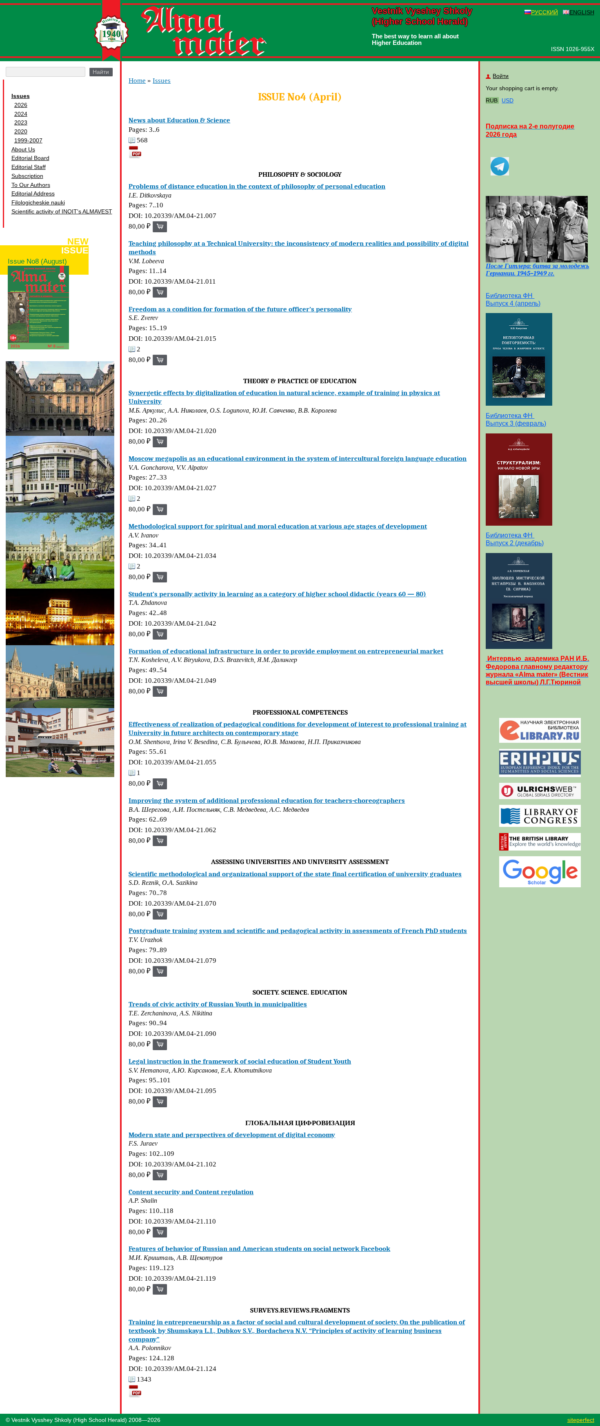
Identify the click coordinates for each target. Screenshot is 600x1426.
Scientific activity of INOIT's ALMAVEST (61, 211)
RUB (492, 100)
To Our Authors (30, 185)
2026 (20, 105)
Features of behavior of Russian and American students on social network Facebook (259, 1248)
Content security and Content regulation (191, 1192)
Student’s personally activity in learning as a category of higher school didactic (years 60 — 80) (277, 594)
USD (507, 100)
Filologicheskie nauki (38, 202)
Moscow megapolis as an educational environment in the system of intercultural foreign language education (298, 458)
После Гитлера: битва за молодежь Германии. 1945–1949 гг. (537, 269)
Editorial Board (30, 158)
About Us (23, 149)
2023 (20, 122)
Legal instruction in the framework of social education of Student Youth (240, 1061)
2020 (20, 131)
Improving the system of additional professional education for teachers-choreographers (267, 800)
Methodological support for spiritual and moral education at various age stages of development (278, 526)
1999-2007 (28, 140)
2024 (20, 114)
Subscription (27, 176)
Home (137, 80)
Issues (20, 96)
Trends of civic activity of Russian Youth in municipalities (218, 1004)
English (581, 12)
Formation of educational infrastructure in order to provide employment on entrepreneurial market (286, 651)
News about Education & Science (179, 120)
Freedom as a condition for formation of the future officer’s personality (240, 309)
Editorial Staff (28, 167)
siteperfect (580, 1420)
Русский (544, 12)
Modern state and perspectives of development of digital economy (232, 1135)
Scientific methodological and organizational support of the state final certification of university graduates (295, 874)
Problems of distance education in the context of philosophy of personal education (257, 186)
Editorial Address (33, 193)
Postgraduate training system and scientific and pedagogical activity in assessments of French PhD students (298, 930)
